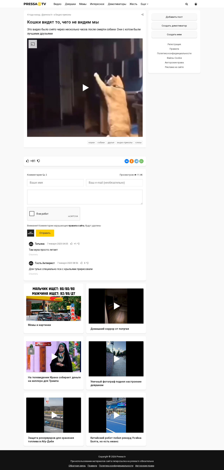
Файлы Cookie (174, 58)
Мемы (82, 4)
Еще (144, 4)
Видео (57, 4)
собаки (101, 142)
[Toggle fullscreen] (135, 131)
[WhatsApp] (141, 161)
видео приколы (124, 142)
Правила (174, 49)
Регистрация (174, 44)
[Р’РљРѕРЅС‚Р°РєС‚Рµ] (127, 161)
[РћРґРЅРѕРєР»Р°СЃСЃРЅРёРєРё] (132, 161)
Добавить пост (174, 16)
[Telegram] (136, 161)
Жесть (133, 4)
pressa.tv (48, 15)
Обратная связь (77, 465)
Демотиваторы (117, 4)
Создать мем (174, 34)
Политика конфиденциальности (174, 53)
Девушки (70, 4)
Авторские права (174, 62)
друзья (110, 142)
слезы (138, 142)
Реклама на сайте (174, 67)
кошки (92, 142)
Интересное (97, 4)
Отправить (45, 233)
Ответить (33, 254)
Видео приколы (63, 15)
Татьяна (39, 243)
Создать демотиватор (174, 25)
